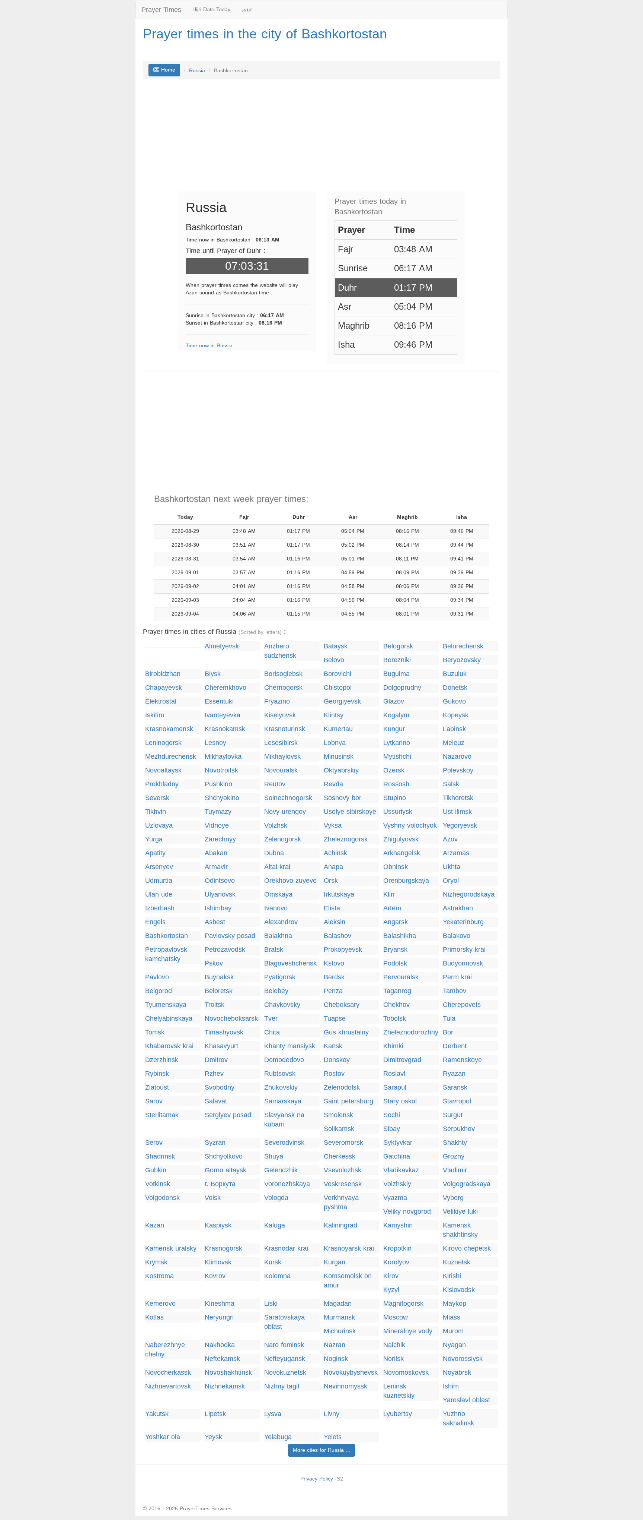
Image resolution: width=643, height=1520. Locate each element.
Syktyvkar (397, 1143)
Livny (331, 1414)
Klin (388, 894)
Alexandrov (281, 922)
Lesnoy (215, 743)
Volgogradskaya (466, 1184)
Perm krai (457, 977)
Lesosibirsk (281, 743)
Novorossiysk (463, 1359)
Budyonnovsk (463, 963)
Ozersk (393, 770)
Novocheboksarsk (231, 1019)
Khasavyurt (221, 1046)
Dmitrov (216, 1060)
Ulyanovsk (220, 894)
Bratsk (273, 950)
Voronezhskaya (287, 1184)
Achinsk (335, 853)
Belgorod (158, 991)
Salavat (216, 1101)
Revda (333, 784)
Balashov (337, 936)
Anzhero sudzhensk (280, 651)
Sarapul (394, 1088)
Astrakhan (458, 908)
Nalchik (394, 1345)
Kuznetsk (456, 1262)
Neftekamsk (222, 1359)
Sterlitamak (162, 1115)
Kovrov (215, 1276)
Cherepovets (462, 1005)
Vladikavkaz (401, 1170)
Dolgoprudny (402, 688)
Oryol (451, 881)
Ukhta (451, 867)
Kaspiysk (218, 1225)
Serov (154, 1143)
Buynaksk (219, 977)
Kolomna (277, 1276)
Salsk (451, 784)
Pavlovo (157, 977)
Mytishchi (397, 757)
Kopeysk (455, 715)
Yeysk (213, 1437)
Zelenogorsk (282, 839)
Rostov (334, 1074)
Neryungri (219, 1317)
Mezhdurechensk (170, 757)
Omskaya (278, 894)
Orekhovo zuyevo (290, 881)
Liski (271, 1304)
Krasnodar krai (286, 1249)
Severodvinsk (284, 1143)
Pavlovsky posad (230, 936)
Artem (392, 908)
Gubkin (155, 1170)
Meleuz (453, 743)
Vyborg (453, 1198)
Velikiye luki (460, 1212)
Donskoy (337, 1060)
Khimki (393, 1046)
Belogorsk (398, 646)
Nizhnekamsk (225, 1386)
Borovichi (337, 674)
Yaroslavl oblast (466, 1400)
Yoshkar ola (162, 1437)
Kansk (333, 1046)
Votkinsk (157, 1184)
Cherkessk (339, 1156)
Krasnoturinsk (284, 729)
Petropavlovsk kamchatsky (166, 954)
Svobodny (219, 1088)
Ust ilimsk (457, 812)
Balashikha (399, 936)
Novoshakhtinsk (228, 1373)
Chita (272, 1032)
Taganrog (397, 991)
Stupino (394, 798)
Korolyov (396, 1262)
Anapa (333, 867)
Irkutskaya (339, 894)
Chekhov (396, 1005)
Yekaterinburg (463, 922)
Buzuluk (455, 674)
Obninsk (395, 867)
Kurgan (334, 1262)
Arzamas (456, 853)
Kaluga (274, 1225)
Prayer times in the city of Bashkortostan (265, 34)
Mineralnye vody (407, 1331)
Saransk (455, 1088)
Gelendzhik (281, 1170)
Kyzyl (391, 1290)
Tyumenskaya (165, 1005)
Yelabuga (278, 1437)
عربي (247, 9)
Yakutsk (157, 1414)
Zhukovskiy (281, 1088)
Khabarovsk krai (169, 1046)
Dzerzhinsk (161, 1060)
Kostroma (159, 1276)
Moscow (395, 1317)
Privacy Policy (316, 1479)
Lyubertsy (397, 1414)
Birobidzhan (162, 674)
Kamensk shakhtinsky (460, 1230)
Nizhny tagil (281, 1386)
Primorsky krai (464, 950)
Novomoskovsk (406, 1373)
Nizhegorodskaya (469, 894)
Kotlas (154, 1317)
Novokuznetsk (285, 1373)
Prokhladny (162, 784)
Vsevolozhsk (342, 1170)
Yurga (154, 839)
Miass (451, 1317)
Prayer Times (161, 9)
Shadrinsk (160, 1156)
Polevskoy (458, 770)
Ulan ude (158, 894)
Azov (450, 839)
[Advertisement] (321, 139)
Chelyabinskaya (168, 1019)
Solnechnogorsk (288, 798)
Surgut (453, 1115)
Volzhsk (275, 826)
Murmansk (339, 1317)
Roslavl (394, 1074)
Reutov (274, 784)
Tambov (454, 991)
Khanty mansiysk (289, 1046)
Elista (332, 908)
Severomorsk (343, 1143)
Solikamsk (339, 1129)
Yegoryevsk (460, 826)
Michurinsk (340, 1331)
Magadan (338, 1304)
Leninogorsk (163, 743)
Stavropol (457, 1101)
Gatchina (396, 1156)
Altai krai (277, 867)
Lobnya (335, 743)
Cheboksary (341, 1005)
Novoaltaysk (163, 770)
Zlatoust (157, 1088)
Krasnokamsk (225, 729)
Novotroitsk (221, 770)
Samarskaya (282, 1101)
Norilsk (393, 1359)
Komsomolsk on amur (348, 1280)
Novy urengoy (285, 812)
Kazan (154, 1225)
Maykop (454, 1304)
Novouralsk (281, 770)
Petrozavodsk (225, 950)
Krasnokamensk (169, 729)
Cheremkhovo (225, 688)
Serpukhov (459, 1129)
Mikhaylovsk (282, 757)
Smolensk (338, 1115)
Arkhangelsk (401, 853)
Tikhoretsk (458, 798)
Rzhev (214, 1074)
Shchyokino (222, 798)
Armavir (216, 867)
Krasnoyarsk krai (349, 1249)
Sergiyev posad (228, 1115)
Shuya (273, 1156)
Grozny (453, 1156)
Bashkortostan (166, 936)
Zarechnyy (220, 839)
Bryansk (395, 950)
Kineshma (219, 1304)
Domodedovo (284, 1060)
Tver (271, 1019)
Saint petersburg (348, 1101)
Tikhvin (155, 812)
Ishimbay (218, 908)
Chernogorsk (283, 688)
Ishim (451, 1386)
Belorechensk (463, 646)
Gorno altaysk (225, 1170)
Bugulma (396, 674)
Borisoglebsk (283, 674)
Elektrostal (160, 701)
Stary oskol (400, 1101)
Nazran (334, 1345)
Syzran (215, 1143)
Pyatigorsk (279, 977)
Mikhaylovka (223, 757)
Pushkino (218, 784)
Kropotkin (397, 1249)
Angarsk (395, 922)
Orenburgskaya (406, 881)
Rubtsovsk (279, 1074)
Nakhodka (220, 1345)
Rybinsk (157, 1074)
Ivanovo (276, 908)
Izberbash (160, 908)
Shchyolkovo (224, 1156)
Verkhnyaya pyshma (341, 1202)
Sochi (391, 1115)
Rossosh (396, 784)
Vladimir (455, 1170)
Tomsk (154, 1032)
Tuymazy (218, 812)
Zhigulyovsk (401, 839)
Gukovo (454, 701)
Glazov (393, 701)
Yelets (333, 1437)
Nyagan (454, 1345)
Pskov (214, 963)
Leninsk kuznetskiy (399, 1391)
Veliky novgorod (407, 1212)
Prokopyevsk (343, 950)
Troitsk (214, 1005)
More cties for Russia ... (321, 1450)
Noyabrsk (457, 1373)
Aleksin (334, 922)
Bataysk (336, 646)
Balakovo (456, 936)
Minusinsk (339, 757)
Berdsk (334, 977)
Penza (333, 991)
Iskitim (154, 715)
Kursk (272, 1262)
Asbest (215, 922)
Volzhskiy (397, 1184)
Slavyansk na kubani (284, 1119)
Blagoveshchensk (290, 963)
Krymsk (156, 1262)
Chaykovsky (282, 1005)
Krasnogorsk (223, 1249)
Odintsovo (220, 881)
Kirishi (452, 1276)
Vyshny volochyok (410, 826)
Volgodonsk (162, 1198)
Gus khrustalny (346, 1032)
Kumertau (338, 729)
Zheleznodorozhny (410, 1032)
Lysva (272, 1414)
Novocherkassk (168, 1373)
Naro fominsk (284, 1345)
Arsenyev (159, 867)
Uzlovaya (159, 826)
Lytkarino (396, 743)
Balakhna (278, 936)
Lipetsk (215, 1414)
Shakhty (455, 1143)
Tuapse (335, 1019)
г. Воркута (220, 1184)
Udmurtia (158, 881)
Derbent (455, 1046)
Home (167, 70)
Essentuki (219, 701)
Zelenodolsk (342, 1088)
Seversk (157, 798)
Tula (449, 1019)
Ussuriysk (397, 812)
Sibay (391, 1129)
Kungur (394, 729)
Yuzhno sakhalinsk (458, 1418)
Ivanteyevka (222, 715)
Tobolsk (394, 1019)
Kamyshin (398, 1225)
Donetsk (455, 688)
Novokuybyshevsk (351, 1373)
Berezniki (397, 660)
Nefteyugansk (284, 1359)
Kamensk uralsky (170, 1249)
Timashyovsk (224, 1032)
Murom (453, 1331)
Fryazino (277, 701)
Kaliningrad (340, 1225)
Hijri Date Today (211, 9)
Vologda (276, 1198)
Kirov (391, 1276)
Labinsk (454, 729)
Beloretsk (219, 991)
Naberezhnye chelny (165, 1349)
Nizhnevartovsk (168, 1386)
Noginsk (336, 1359)
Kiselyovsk (280, 715)
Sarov (154, 1101)
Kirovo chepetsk (467, 1249)
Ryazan (454, 1074)
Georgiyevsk (342, 701)
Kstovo (334, 963)
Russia (197, 71)
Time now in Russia (209, 346)
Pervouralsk (401, 977)
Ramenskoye (462, 1060)
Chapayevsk (163, 688)
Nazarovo (457, 757)
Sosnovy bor (342, 798)
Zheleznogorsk (346, 839)
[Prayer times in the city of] (173, 647)
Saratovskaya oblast (284, 1322)
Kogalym (396, 715)
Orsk (331, 881)
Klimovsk (218, 1262)
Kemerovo (160, 1304)
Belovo (334, 660)
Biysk (213, 674)
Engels (155, 922)
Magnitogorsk (403, 1304)
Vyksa (333, 826)
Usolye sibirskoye (350, 812)
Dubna (274, 853)
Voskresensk (343, 1184)
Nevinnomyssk (345, 1386)
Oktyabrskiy (341, 770)
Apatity (155, 853)
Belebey (276, 991)
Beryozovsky (462, 660)
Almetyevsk (222, 646)
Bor (448, 1032)
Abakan (216, 853)
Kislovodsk (459, 1290)
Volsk (213, 1198)
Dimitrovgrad (402, 1060)
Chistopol (338, 688)
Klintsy (333, 715)
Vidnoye (217, 826)
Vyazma (395, 1198)
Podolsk (395, 963)
